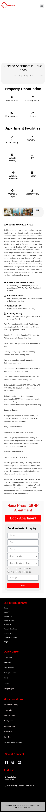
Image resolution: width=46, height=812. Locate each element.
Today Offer (8, 616)
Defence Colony (9, 715)
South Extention (9, 726)
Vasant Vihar (8, 710)
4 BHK (20, 572)
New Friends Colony (11, 705)
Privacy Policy (8, 633)
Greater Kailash (9, 668)
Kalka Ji (6, 683)
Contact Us (8, 625)
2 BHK (28, 569)
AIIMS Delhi (8, 731)
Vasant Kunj (8, 657)
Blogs (6, 642)
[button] (42, 6)
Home (6, 608)
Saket (6, 678)
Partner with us (9, 620)
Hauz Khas (7, 737)
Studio (11, 569)
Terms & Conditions (11, 629)
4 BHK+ (29, 572)
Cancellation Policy (10, 637)
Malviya (6, 689)
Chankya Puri (8, 721)
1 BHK (20, 569)
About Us (7, 612)
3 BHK (11, 572)
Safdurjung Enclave (10, 673)
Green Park (7, 662)
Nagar (11, 689)
